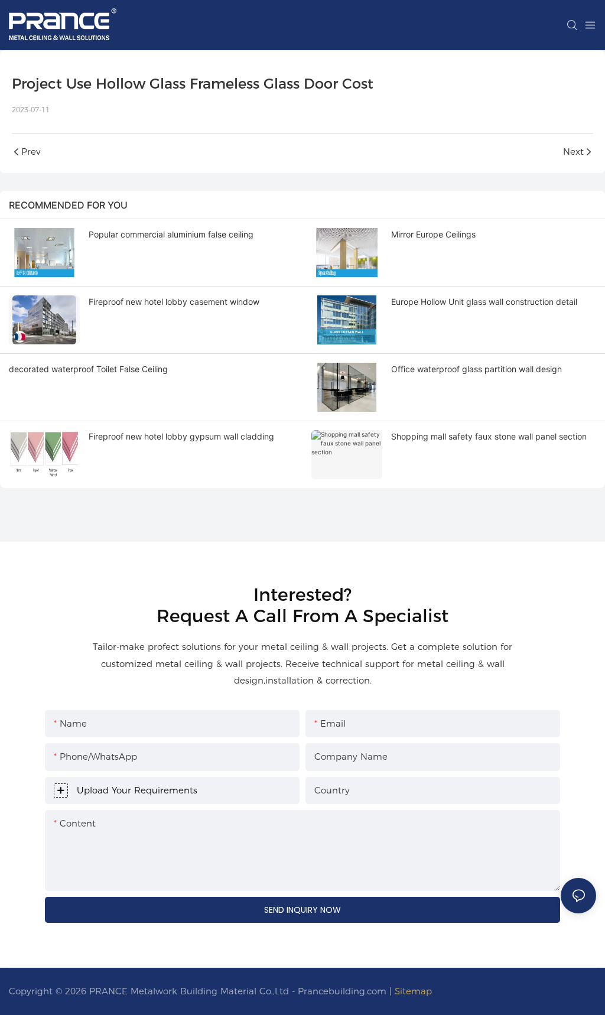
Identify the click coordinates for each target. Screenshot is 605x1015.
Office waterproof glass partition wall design (476, 369)
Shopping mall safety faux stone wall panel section (489, 436)
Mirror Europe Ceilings (433, 234)
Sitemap (413, 991)
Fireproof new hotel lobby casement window (174, 302)
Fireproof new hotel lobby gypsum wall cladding (181, 436)
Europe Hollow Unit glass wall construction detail (484, 302)
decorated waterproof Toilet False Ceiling (88, 369)
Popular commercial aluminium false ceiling (171, 234)
